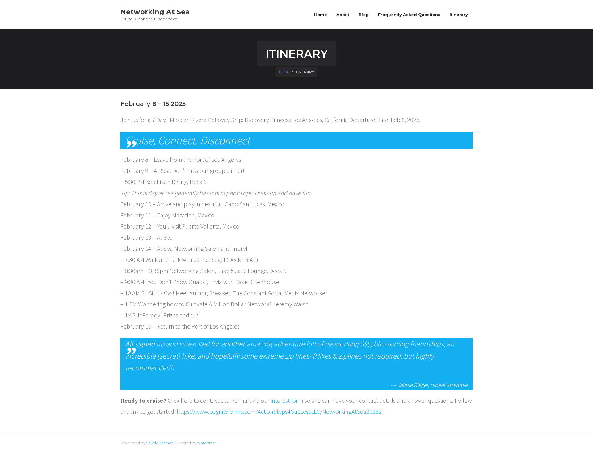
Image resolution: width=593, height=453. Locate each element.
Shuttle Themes (159, 443)
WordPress (206, 443)
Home (320, 14)
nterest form (287, 400)
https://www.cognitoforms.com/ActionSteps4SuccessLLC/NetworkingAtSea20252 (279, 411)
